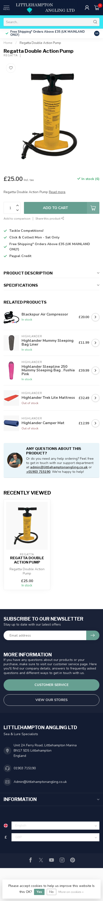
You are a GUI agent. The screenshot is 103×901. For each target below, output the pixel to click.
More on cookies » (71, 892)
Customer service (51, 685)
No (51, 892)
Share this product (48, 218)
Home (8, 43)
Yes (39, 892)
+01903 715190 (38, 471)
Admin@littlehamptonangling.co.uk (40, 782)
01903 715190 (25, 768)
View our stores (51, 700)
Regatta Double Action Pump (40, 43)
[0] (96, 7)
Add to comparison (17, 218)
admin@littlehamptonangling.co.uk (59, 467)
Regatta (11, 55)
